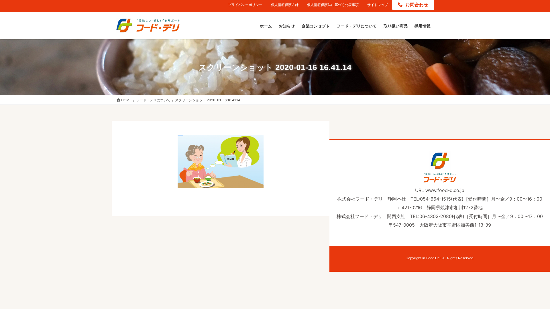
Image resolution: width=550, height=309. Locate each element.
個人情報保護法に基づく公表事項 (333, 5)
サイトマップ (377, 5)
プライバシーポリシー (245, 5)
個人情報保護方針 (284, 5)
